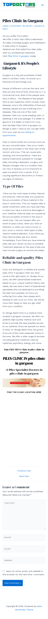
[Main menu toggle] (42, 5)
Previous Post (24, 471)
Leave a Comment (12, 26)
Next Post (24, 476)
